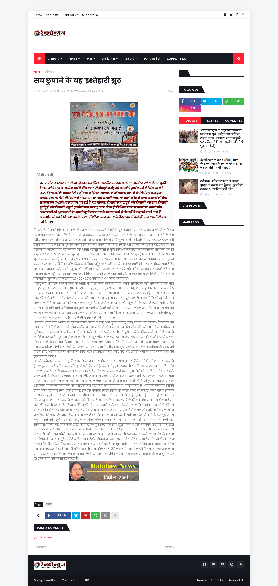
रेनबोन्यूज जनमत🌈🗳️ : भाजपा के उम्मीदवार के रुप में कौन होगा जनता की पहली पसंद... (221, 164)
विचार (50, 72)
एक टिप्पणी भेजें (43, 538)
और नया (41, 547)
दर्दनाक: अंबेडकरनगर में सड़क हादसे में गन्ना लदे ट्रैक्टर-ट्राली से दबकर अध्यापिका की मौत (221, 185)
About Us (52, 15)
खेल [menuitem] (89, 59)
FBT (87, 580)
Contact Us (70, 15)
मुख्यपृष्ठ (39, 72)
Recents (211, 121)
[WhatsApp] (95, 515)
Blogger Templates (64, 580)
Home (38, 15)
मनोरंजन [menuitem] (108, 59)
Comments (233, 121)
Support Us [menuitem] (176, 59)
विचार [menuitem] (73, 59)
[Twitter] (76, 515)
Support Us (90, 15)
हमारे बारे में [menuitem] (152, 59)
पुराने (168, 547)
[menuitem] (39, 58)
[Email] (105, 515)
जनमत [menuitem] (129, 59)
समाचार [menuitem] (53, 59)
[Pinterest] (85, 515)
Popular (190, 121)
